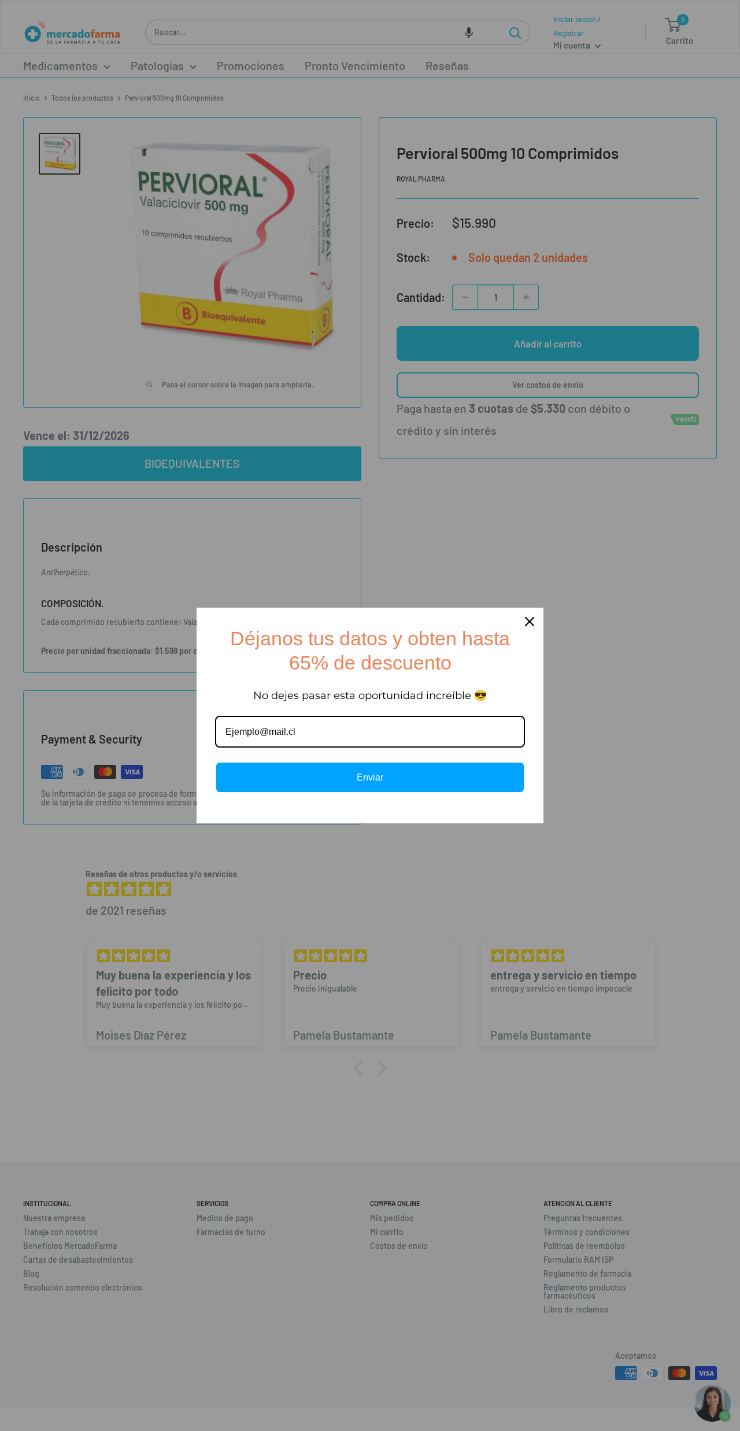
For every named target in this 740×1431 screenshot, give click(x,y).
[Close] (529, 621)
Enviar (370, 777)
